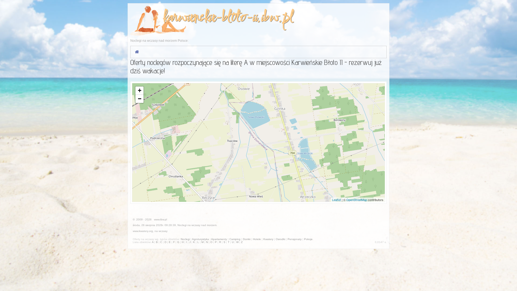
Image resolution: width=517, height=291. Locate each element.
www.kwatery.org (143, 231)
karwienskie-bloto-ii (210, 18)
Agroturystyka (200, 239)
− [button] (139, 98)
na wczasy (161, 231)
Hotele (257, 239)
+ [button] (139, 90)
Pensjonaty (295, 239)
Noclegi (182, 225)
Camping (234, 239)
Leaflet (336, 200)
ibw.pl (277, 18)
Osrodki (280, 239)
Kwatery (268, 239)
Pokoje (308, 239)
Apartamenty (219, 239)
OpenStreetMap (356, 200)
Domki (246, 239)
